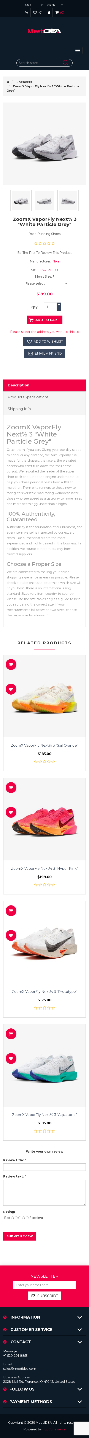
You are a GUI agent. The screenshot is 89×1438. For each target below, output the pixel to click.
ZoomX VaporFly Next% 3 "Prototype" (44, 992)
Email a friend (48, 353)
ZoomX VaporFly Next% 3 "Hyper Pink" (44, 869)
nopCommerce (54, 1429)
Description (18, 385)
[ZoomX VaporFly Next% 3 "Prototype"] (44, 942)
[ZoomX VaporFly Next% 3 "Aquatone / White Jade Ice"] (44, 1065)
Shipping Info (19, 409)
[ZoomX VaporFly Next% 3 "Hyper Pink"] (44, 819)
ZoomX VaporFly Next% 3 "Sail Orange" (44, 745)
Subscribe (47, 1296)
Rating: (9, 1212)
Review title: (13, 1160)
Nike (55, 261)
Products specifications (28, 397)
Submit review (19, 1236)
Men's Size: (43, 276)
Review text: (13, 1176)
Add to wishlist (48, 342)
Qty (34, 307)
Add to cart (47, 320)
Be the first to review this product (44, 253)
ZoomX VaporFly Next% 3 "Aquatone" (44, 1115)
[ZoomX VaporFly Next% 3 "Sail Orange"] (44, 696)
